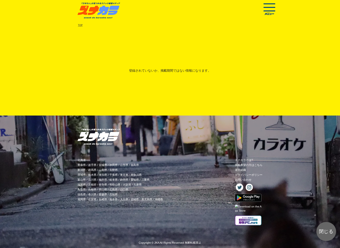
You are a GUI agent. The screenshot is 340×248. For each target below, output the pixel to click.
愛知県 (135, 179)
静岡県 (124, 179)
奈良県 (103, 184)
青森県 (82, 165)
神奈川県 (136, 174)
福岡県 (82, 199)
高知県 (113, 194)
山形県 (124, 165)
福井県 (103, 179)
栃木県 (92, 174)
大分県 (124, 199)
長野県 (113, 169)
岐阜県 (113, 179)
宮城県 (103, 165)
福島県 (135, 165)
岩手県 (92, 165)
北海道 (82, 160)
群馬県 (92, 169)
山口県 (124, 189)
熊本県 (113, 199)
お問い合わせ (243, 179)
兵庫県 (137, 184)
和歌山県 (114, 184)
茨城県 (82, 174)
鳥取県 (82, 189)
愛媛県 (103, 194)
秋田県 (113, 165)
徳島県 (82, 194)
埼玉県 (103, 174)
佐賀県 (92, 199)
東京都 (124, 174)
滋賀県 (82, 184)
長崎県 (103, 199)
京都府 (92, 184)
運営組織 (240, 169)
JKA (156, 242)
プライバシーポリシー (248, 174)
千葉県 (113, 174)
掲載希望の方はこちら (248, 165)
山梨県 (103, 169)
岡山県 (103, 189)
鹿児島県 (146, 199)
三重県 (145, 179)
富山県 (82, 179)
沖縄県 (159, 199)
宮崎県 (135, 199)
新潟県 (82, 169)
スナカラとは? (244, 160)
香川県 (92, 194)
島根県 (92, 189)
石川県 (92, 179)
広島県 (113, 189)
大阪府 (127, 184)
